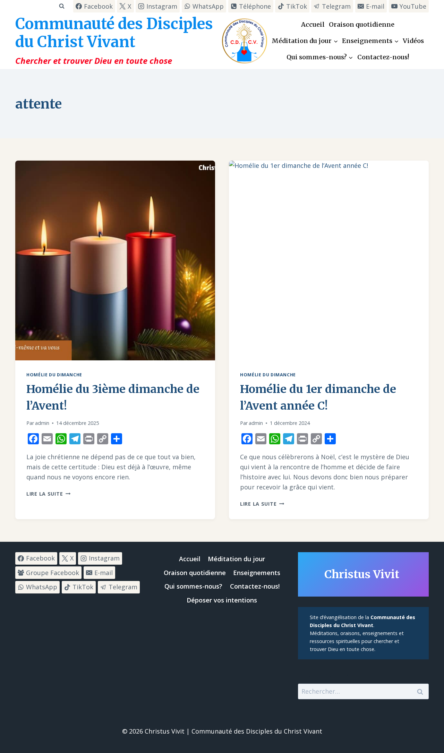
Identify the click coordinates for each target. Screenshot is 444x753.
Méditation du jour (236, 559)
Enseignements (256, 572)
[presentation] (115, 260)
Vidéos (413, 41)
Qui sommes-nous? (193, 586)
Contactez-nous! (383, 57)
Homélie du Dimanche (54, 375)
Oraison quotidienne (361, 24)
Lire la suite (48, 493)
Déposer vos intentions (222, 600)
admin (42, 423)
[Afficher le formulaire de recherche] (62, 6)
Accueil (313, 24)
